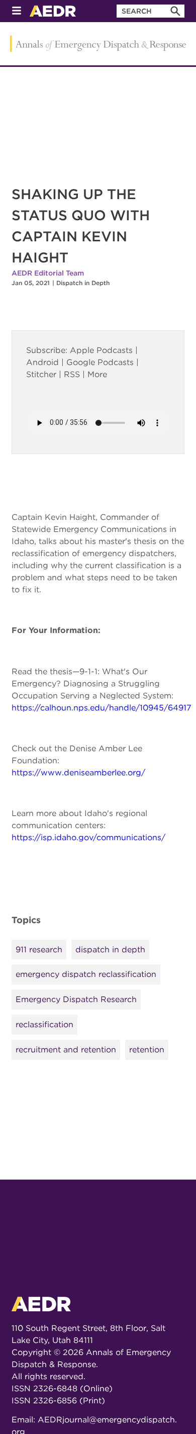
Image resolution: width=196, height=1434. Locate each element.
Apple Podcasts (101, 350)
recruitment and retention (66, 1049)
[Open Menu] (17, 11)
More (97, 374)
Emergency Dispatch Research (76, 999)
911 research (39, 949)
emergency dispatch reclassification (86, 974)
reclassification (44, 1024)
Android (42, 362)
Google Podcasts (100, 362)
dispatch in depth (110, 949)
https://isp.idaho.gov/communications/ (88, 837)
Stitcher (41, 374)
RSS (72, 374)
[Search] (175, 11)
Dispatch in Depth (83, 283)
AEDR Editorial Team (48, 273)
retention (146, 1049)
